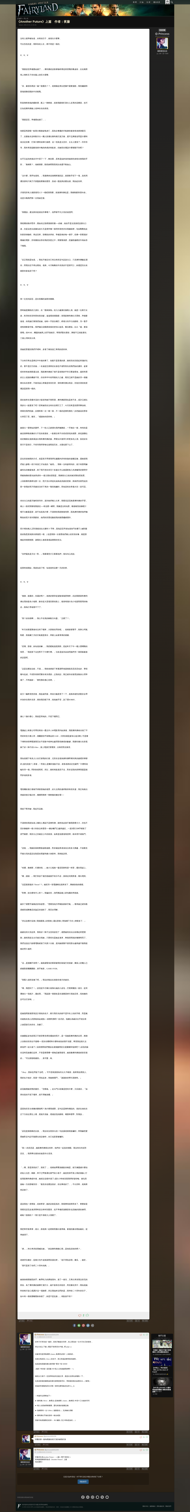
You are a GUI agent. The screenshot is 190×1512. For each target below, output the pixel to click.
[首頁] (38, 8)
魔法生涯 (156, 2)
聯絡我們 (168, 1425)
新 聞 (135, 2)
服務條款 (152, 1425)
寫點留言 (83, 1401)
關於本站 (145, 1425)
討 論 (142, 2)
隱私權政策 (160, 1425)
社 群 (148, 2)
